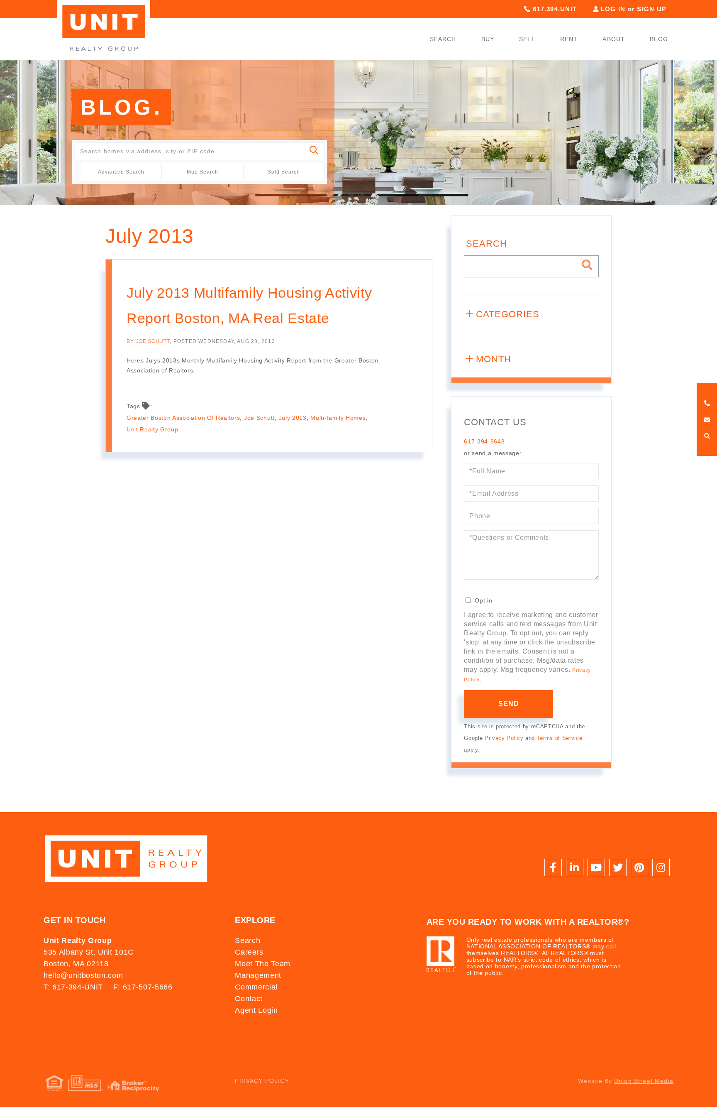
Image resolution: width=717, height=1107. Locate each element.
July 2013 (293, 417)
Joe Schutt (153, 341)
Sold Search (284, 172)
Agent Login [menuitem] (256, 1010)
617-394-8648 (484, 441)
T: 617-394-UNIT (73, 987)
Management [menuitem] (258, 975)
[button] (314, 151)
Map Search (202, 172)
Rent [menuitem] (569, 39)
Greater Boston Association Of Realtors (183, 417)
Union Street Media (643, 1081)
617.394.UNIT (554, 8)
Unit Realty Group (152, 429)
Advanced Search (121, 172)
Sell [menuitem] (527, 39)
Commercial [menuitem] (256, 987)
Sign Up (651, 8)
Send (508, 703)
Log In (613, 8)
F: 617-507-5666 (143, 987)
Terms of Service (560, 738)
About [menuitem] (613, 39)
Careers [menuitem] (249, 952)
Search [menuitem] (443, 39)
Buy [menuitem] (488, 39)
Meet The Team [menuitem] (262, 964)
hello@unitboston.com (83, 975)
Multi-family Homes (338, 417)
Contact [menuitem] (249, 998)
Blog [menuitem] (659, 39)
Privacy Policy (504, 738)
